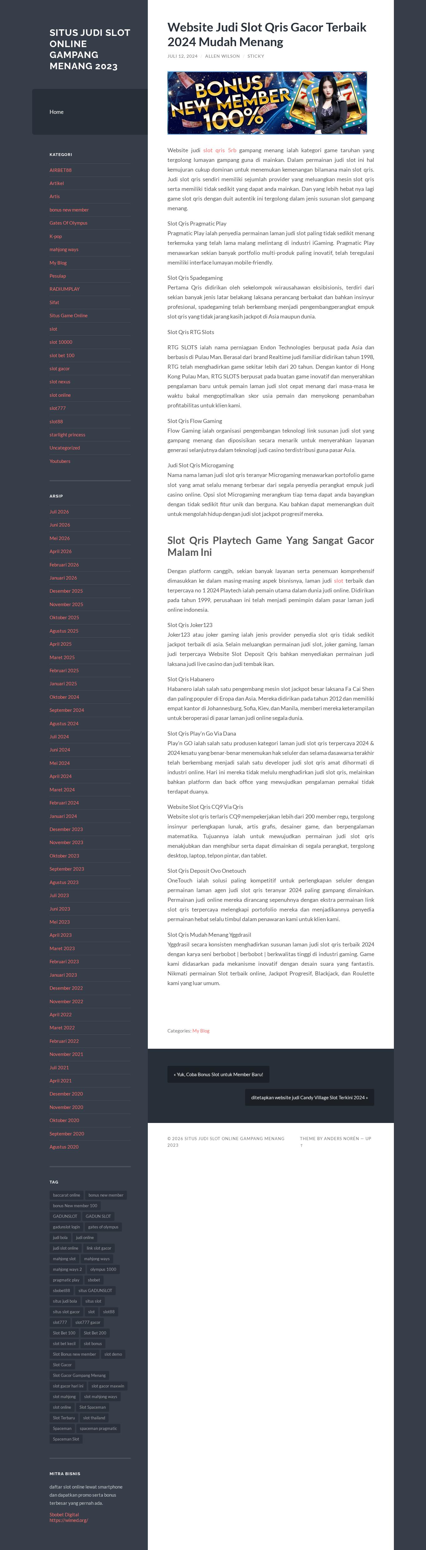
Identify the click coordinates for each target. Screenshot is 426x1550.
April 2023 (61, 935)
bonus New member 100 (75, 1205)
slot (53, 329)
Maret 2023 (62, 948)
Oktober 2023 (64, 855)
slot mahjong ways (100, 1396)
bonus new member (69, 209)
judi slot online (65, 1248)
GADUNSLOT (65, 1216)
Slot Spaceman (93, 1407)
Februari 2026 (64, 564)
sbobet (94, 1279)
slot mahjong (64, 1396)
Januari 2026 (63, 578)
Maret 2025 (62, 657)
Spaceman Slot (66, 1438)
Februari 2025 (64, 670)
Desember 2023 (66, 829)
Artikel (57, 183)
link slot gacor (99, 1248)
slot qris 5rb (219, 150)
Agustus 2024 (64, 723)
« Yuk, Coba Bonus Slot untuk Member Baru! (218, 1074)
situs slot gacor (66, 1311)
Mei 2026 (60, 538)
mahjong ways (64, 249)
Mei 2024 (60, 763)
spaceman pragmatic (98, 1428)
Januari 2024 (63, 816)
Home (57, 112)
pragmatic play (66, 1279)
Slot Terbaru (64, 1417)
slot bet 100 (62, 355)
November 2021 (66, 1054)
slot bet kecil (64, 1343)
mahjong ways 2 (67, 1269)
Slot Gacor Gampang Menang (79, 1375)
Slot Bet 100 (64, 1332)
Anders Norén (341, 1138)
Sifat (54, 302)
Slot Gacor (62, 1364)
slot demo (113, 1354)
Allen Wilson (222, 56)
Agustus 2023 (64, 882)
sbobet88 (61, 1290)
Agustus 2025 (64, 631)
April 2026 (61, 551)
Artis (55, 196)
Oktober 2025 (64, 617)
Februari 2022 (64, 1041)
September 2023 (67, 869)
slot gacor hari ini (68, 1385)
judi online (85, 1237)
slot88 (56, 421)
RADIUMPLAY (65, 289)
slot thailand (94, 1417)
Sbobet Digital (64, 1514)
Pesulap (58, 276)
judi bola (60, 1237)
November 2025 (66, 604)
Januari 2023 (63, 975)
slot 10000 (61, 342)
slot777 (58, 408)
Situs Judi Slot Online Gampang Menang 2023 (90, 49)
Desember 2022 (66, 988)
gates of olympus (103, 1226)
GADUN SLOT (98, 1216)
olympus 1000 (103, 1269)
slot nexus (60, 381)
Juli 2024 (59, 736)
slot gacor (60, 368)
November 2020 (66, 1107)
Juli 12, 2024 (182, 56)
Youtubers (60, 461)
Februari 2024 (64, 802)
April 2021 (61, 1080)
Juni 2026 (60, 524)
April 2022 (61, 1014)
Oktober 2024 (64, 697)
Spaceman (62, 1428)
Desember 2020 (66, 1093)
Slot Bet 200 (95, 1332)
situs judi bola (65, 1301)
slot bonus (93, 1343)
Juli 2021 (59, 1067)
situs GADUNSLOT (95, 1290)
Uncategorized (65, 447)
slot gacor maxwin (108, 1385)
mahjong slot (64, 1258)
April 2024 (61, 776)
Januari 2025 (63, 683)
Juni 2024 (60, 749)
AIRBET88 (61, 170)
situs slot (93, 1301)
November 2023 (66, 842)
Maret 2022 (62, 1027)
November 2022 (66, 1001)
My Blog (58, 262)
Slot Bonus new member (74, 1354)
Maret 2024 (62, 789)
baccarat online (66, 1195)
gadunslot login (66, 1226)
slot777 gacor (87, 1322)
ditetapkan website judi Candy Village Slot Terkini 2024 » (309, 1097)
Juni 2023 (60, 908)
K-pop (56, 236)
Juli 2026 (59, 511)
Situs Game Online (69, 315)
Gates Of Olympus (69, 223)
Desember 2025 (66, 591)
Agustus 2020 (64, 1146)
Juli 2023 (59, 895)
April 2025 (61, 644)
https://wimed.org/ (69, 1520)
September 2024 (67, 710)
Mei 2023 (60, 922)
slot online (60, 395)
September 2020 (67, 1133)
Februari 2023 (64, 961)
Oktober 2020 (64, 1120)
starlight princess (67, 434)
